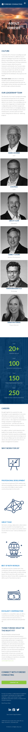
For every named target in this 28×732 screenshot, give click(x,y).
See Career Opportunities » (14, 714)
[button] (14, 682)
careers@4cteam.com (7, 660)
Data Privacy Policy (6, 703)
